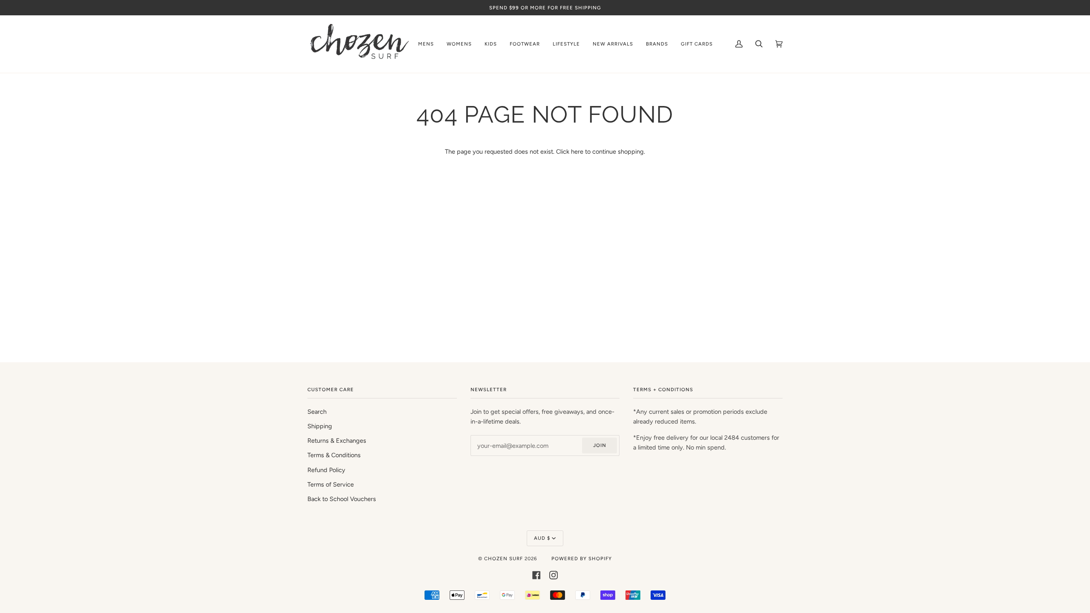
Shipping (319, 426)
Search (317, 411)
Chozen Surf (504, 558)
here (577, 151)
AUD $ (542, 538)
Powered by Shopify (581, 558)
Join (599, 445)
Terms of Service (330, 484)
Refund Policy (326, 470)
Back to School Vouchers (341, 499)
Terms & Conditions (334, 455)
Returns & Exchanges (336, 440)
